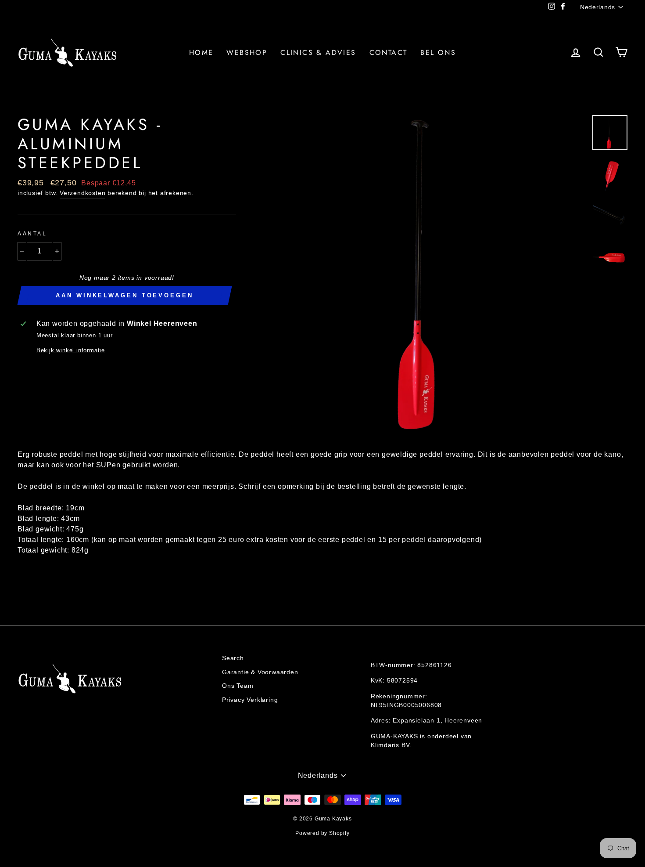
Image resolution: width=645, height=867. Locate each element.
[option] (425, 275)
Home (201, 52)
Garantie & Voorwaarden (260, 672)
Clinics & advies (318, 52)
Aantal (32, 234)
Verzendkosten (82, 193)
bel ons (438, 52)
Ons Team (237, 686)
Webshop (246, 52)
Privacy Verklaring (250, 700)
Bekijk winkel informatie (70, 350)
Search (233, 658)
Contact (388, 52)
